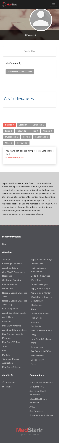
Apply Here (7, 317)
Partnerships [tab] (41, 137)
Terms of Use (37, 347)
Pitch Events (37, 318)
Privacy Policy (37, 355)
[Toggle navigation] (53, 4)
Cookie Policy (37, 360)
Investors (6, 321)
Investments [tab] (11, 137)
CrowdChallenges (39, 284)
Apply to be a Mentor (41, 293)
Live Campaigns (10, 308)
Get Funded (36, 326)
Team (5, 346)
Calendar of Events (40, 313)
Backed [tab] (9, 125)
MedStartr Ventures (11, 325)
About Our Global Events (14, 313)
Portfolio (6, 355)
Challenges (36, 305)
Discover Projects (14, 157)
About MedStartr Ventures (14, 330)
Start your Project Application (10, 361)
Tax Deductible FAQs (41, 351)
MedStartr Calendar (11, 367)
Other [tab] (8, 143)
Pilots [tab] (26, 137)
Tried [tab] (35, 131)
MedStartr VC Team (11, 342)
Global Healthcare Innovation (19, 71)
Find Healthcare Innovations (38, 270)
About (33, 309)
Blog (4, 244)
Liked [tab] (8, 131)
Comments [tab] (38, 125)
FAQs (33, 335)
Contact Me (29, 51)
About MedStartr (10, 268)
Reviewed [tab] (22, 143)
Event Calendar (9, 284)
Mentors (35, 322)
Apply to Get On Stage (41, 259)
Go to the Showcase (40, 276)
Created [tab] (23, 125)
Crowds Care (37, 263)
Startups (6, 259)
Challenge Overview (11, 263)
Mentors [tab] (47, 131)
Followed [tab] (21, 131)
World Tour (7, 288)
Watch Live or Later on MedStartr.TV (41, 299)
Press (33, 364)
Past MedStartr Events (41, 330)
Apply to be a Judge (40, 288)
